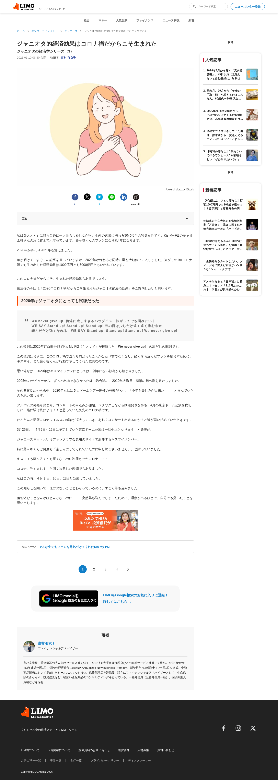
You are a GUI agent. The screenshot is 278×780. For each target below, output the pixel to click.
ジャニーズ (71, 31)
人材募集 (143, 750)
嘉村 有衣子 (46, 643)
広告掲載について (59, 750)
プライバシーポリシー (105, 760)
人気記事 (121, 20)
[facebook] (224, 728)
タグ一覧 (76, 760)
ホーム (21, 31)
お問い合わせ (165, 750)
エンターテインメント (44, 31)
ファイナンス (144, 20)
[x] (253, 728)
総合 (87, 20)
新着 (191, 20)
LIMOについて (30, 750)
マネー (103, 20)
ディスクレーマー (139, 760)
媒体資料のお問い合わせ (94, 750)
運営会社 (123, 750)
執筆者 (63, 57)
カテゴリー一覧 (31, 760)
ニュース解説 (170, 20)
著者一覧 (55, 760)
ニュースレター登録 (247, 6)
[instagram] (238, 728)
